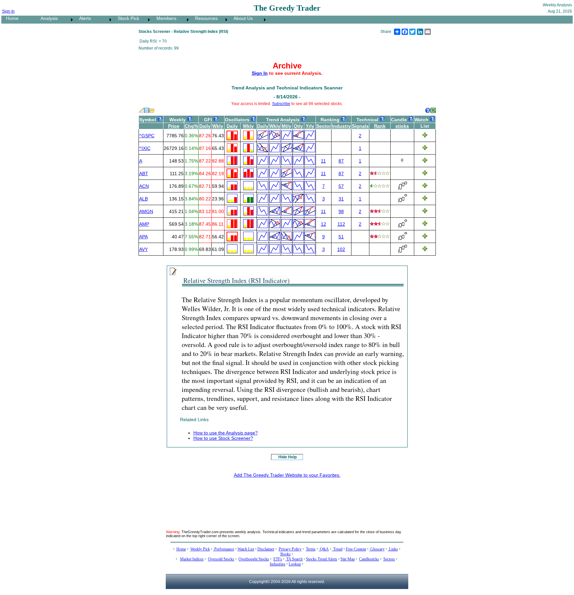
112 (341, 224)
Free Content (356, 549)
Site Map (347, 559)
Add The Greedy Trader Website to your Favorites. (287, 475)
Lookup (295, 564)
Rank (380, 126)
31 (341, 198)
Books (285, 554)
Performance (223, 549)
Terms (311, 549)
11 (323, 161)
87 (341, 161)
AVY (143, 249)
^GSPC (146, 135)
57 (341, 186)
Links (393, 549)
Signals (360, 126)
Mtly (286, 126)
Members (164, 18)
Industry (341, 126)
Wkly (217, 126)
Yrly (310, 126)
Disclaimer (265, 549)
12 (323, 224)
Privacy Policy (290, 549)
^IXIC (144, 148)
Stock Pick (126, 18)
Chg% (191, 126)
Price (173, 126)
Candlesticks (369, 559)
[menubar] (134, 20)
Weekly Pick (200, 549)
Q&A (324, 549)
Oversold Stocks (221, 559)
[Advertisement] (287, 499)
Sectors (389, 559)
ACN (144, 186)
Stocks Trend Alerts (321, 559)
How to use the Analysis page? (225, 432)
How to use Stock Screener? (223, 438)
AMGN (146, 211)
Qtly (298, 126)
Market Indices (192, 559)
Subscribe (281, 103)
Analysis (47, 18)
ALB (143, 198)
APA (143, 236)
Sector (323, 126)
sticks (402, 126)
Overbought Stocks (254, 559)
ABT (143, 173)
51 (341, 236)
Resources (204, 18)
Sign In (8, 11)
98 (341, 211)
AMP (144, 224)
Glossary (377, 549)
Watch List (246, 549)
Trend (337, 549)
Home (10, 18)
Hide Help (287, 457)
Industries (277, 564)
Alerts (83, 18)
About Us (241, 18)
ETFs (277, 559)
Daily (205, 126)
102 (341, 249)
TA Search (294, 559)
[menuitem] (18, 20)
